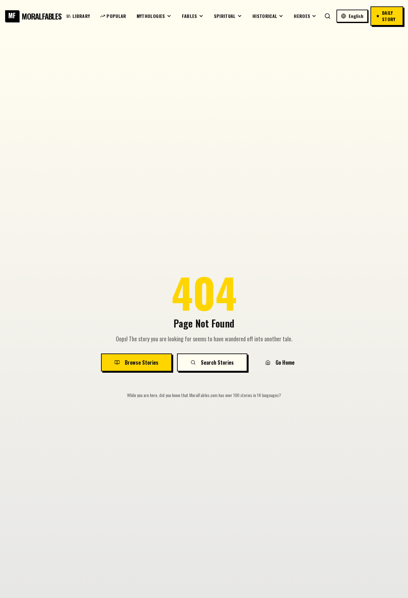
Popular (116, 15)
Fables (189, 15)
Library (81, 15)
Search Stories (217, 362)
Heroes (302, 15)
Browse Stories (141, 362)
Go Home (285, 362)
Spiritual (225, 15)
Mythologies (151, 15)
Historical (264, 15)
